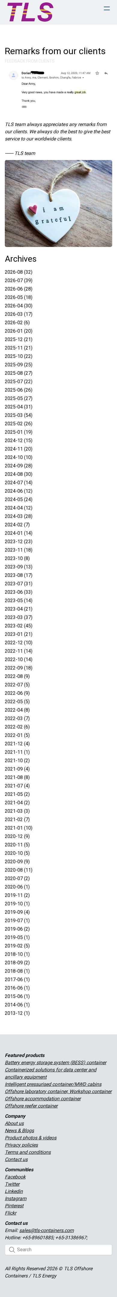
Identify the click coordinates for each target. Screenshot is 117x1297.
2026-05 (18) (18, 297)
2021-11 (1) (17, 752)
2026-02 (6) (17, 322)
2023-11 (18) (18, 550)
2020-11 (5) (17, 845)
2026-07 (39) (18, 280)
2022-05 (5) (17, 701)
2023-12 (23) (18, 541)
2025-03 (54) (18, 415)
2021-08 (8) (17, 777)
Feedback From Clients (30, 61)
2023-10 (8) (17, 558)
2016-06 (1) (17, 988)
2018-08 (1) (17, 971)
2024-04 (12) (18, 508)
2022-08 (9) (17, 676)
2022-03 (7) (17, 718)
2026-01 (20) (18, 331)
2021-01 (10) (18, 828)
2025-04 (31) (18, 407)
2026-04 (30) (18, 306)
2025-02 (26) (18, 424)
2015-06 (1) (17, 996)
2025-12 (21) (18, 339)
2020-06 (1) (17, 887)
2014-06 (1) (17, 1005)
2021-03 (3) (17, 811)
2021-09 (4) (17, 769)
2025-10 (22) (18, 356)
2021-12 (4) (17, 744)
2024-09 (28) (18, 466)
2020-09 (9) (17, 861)
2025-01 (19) (18, 432)
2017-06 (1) (17, 979)
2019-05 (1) (17, 937)
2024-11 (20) (18, 449)
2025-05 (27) (18, 398)
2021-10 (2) (17, 760)
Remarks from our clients (55, 51)
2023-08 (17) (18, 575)
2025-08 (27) (18, 373)
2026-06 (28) (18, 289)
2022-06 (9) (17, 693)
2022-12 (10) (18, 642)
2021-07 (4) (17, 786)
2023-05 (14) (18, 600)
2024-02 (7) (17, 525)
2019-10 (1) (17, 904)
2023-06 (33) (18, 592)
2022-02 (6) (17, 727)
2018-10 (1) (17, 954)
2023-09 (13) (18, 567)
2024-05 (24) (18, 499)
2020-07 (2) (17, 878)
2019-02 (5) (17, 946)
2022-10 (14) (18, 659)
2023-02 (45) (18, 626)
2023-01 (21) (18, 634)
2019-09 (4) (17, 912)
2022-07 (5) (17, 685)
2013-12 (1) (17, 1013)
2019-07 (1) (17, 920)
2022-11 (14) (18, 651)
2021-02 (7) (17, 819)
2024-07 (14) (18, 482)
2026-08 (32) (18, 272)
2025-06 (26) (18, 390)
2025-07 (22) (18, 381)
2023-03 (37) (18, 617)
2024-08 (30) (18, 474)
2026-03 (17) (18, 314)
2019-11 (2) (17, 895)
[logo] (30, 12)
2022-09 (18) (18, 668)
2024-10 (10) (18, 457)
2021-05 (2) (17, 794)
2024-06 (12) (18, 491)
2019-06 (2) (17, 929)
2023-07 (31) (18, 584)
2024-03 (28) (18, 516)
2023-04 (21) (18, 609)
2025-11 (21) (18, 348)
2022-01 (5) (17, 735)
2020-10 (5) (17, 853)
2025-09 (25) (18, 365)
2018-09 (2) (17, 963)
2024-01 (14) (18, 533)
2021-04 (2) (17, 803)
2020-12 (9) (17, 836)
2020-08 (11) (18, 870)
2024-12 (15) (18, 440)
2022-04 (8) (17, 710)
